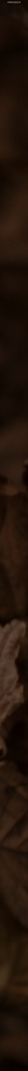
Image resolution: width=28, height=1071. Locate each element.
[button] (22, 3)
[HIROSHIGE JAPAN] (14, 2)
